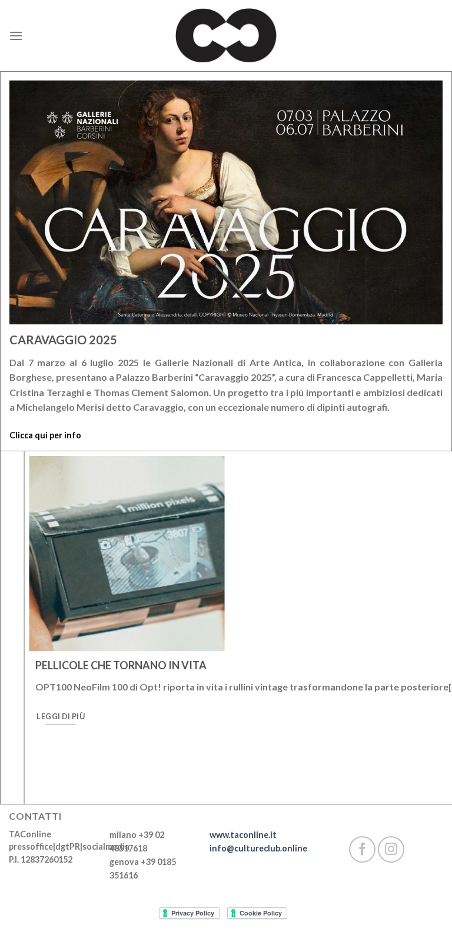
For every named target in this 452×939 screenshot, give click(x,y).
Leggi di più (37, 716)
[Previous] (25, 640)
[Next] (428, 640)
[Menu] (16, 35)
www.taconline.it (243, 835)
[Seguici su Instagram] (391, 849)
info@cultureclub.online (258, 848)
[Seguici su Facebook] (362, 849)
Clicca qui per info (45, 435)
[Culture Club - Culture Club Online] (226, 35)
